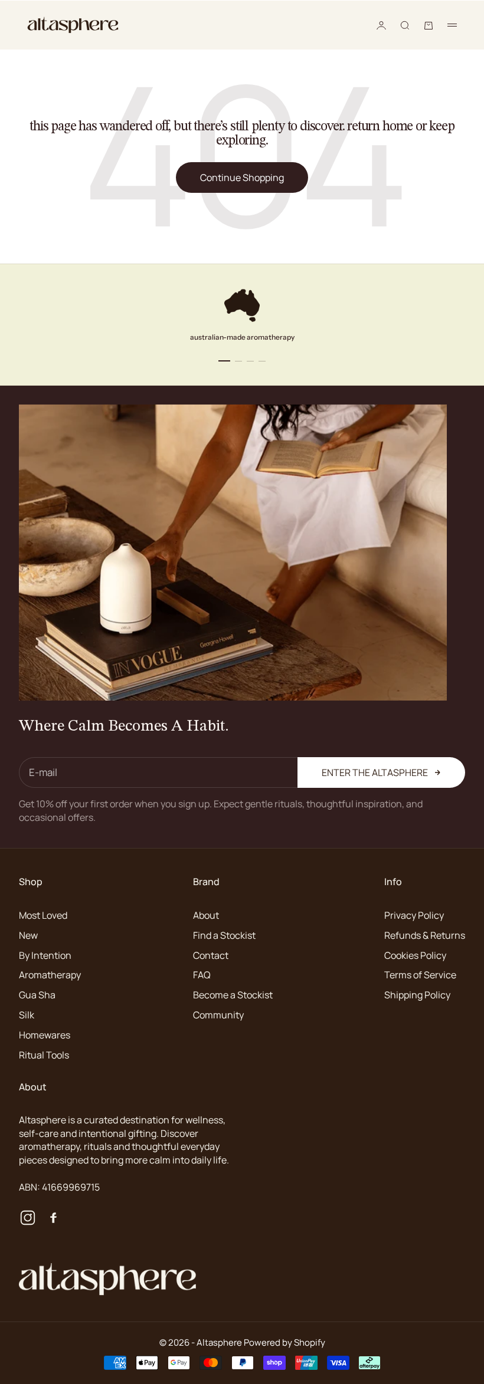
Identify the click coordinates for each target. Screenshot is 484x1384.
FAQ (202, 974)
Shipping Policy (417, 994)
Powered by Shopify (284, 1342)
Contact (210, 955)
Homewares (44, 1034)
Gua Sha (37, 994)
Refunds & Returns (424, 935)
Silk (26, 1014)
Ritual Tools (44, 1054)
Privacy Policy (414, 915)
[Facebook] (52, 1218)
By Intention (45, 955)
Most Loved (43, 915)
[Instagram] (28, 1218)
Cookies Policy (415, 955)
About (206, 915)
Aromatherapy (50, 974)
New (28, 935)
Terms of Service (420, 974)
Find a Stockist (224, 935)
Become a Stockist (233, 994)
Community (218, 1014)
